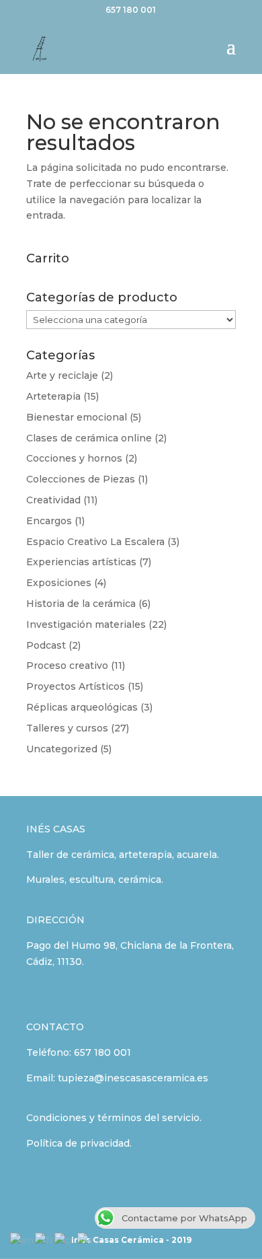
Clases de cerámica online (89, 438)
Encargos (49, 521)
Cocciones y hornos (74, 458)
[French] (44, 1240)
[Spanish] (89, 1240)
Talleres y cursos (67, 728)
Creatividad (53, 500)
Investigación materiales (86, 624)
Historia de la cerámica (81, 604)
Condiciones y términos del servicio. (114, 1118)
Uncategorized (61, 749)
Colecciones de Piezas (80, 479)
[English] (22, 1240)
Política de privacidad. (79, 1143)
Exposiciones (58, 583)
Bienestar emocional (76, 417)
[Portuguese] (65, 1240)
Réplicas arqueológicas (82, 707)
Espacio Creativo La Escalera (95, 542)
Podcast (46, 645)
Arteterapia (53, 396)
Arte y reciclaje (62, 375)
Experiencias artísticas (81, 562)
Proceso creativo (67, 665)
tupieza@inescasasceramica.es (133, 1078)
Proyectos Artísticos (75, 686)
